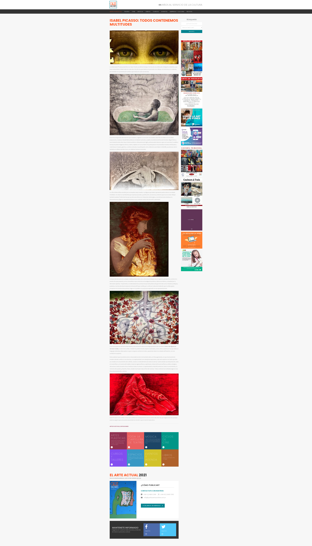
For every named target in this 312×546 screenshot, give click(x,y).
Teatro (127, 11)
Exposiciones (124, 426)
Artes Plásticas (116, 11)
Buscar (191, 31)
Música (140, 11)
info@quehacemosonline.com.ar (155, 497)
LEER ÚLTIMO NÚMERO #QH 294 (132, 478)
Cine (133, 11)
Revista (189, 11)
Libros (148, 11)
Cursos (156, 11)
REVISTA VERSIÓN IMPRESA (117, 478)
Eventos (164, 11)
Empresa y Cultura (177, 11)
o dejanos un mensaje (152, 506)
